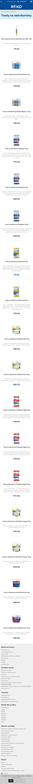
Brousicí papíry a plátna (7, 751)
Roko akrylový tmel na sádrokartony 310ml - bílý (16, 39)
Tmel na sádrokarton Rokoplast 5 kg (16, 187)
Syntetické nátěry (5, 678)
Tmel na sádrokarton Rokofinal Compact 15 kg (16, 557)
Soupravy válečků (5, 745)
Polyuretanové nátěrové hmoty (9, 701)
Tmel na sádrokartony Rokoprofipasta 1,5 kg (17, 111)
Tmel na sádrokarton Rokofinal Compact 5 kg (16, 521)
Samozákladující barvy (7, 652)
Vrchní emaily (4, 654)
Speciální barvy (5, 664)
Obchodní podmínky (6, 764)
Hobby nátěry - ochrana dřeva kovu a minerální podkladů (16, 686)
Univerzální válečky (6, 737)
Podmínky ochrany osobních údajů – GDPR (12, 770)
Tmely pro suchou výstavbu (8, 672)
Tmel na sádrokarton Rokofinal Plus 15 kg (16, 374)
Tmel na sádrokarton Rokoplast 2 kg (16, 149)
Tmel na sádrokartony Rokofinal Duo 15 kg (16, 628)
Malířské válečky (5, 739)
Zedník (3, 711)
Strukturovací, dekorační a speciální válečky (12, 743)
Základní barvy (5, 650)
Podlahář (3, 718)
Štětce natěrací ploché (7, 731)
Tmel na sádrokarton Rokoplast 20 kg (16, 224)
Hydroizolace (4, 680)
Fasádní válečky (5, 741)
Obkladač (3, 714)
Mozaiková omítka (6, 670)
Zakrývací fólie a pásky (7, 749)
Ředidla (3, 660)
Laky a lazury (4, 658)
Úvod (2, 11)
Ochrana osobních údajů (7, 768)
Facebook (5, 773)
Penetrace (4, 674)
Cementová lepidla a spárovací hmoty (11, 682)
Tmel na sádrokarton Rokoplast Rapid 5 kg (16, 447)
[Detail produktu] (16, 30)
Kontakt (3, 766)
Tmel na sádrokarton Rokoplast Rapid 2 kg (16, 410)
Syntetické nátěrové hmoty (8, 699)
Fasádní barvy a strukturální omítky (10, 676)
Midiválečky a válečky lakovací (9, 735)
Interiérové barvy (5, 695)
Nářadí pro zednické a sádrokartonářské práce (13, 729)
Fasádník (3, 720)
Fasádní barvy (5, 697)
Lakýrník (3, 716)
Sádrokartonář (5, 707)
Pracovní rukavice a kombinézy (9, 755)
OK (11, 780)
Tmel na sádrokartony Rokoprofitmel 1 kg (16, 74)
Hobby (3, 709)
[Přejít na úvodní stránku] (16, 6)
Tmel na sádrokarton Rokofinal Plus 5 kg (16, 339)
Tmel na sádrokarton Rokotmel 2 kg (16, 261)
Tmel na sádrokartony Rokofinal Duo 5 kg (16, 592)
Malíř (2, 722)
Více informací (19, 780)
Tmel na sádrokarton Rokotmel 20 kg (16, 300)
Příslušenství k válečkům (7, 747)
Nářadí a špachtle (6, 753)
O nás (2, 762)
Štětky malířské (5, 733)
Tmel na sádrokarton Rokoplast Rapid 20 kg (16, 484)
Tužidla (3, 662)
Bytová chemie (5, 688)
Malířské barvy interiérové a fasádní (10, 656)
